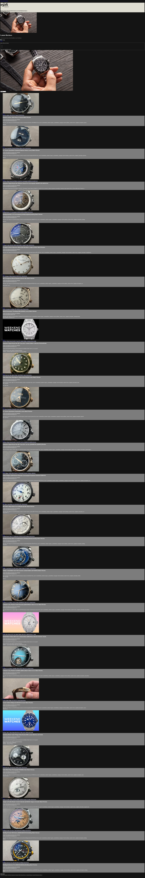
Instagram (13, 874)
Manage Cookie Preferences (34, 874)
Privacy (24, 874)
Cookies (27, 874)
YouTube (9, 874)
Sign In (8, 11)
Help (20, 874)
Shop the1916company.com (12, 10)
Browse (2, 10)
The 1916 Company (4, 874)
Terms (22, 874)
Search (5, 10)
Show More (2, 873)
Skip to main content (4, 0)
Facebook (17, 874)
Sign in (25, 10)
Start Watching (21, 10)
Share (1, 40)
